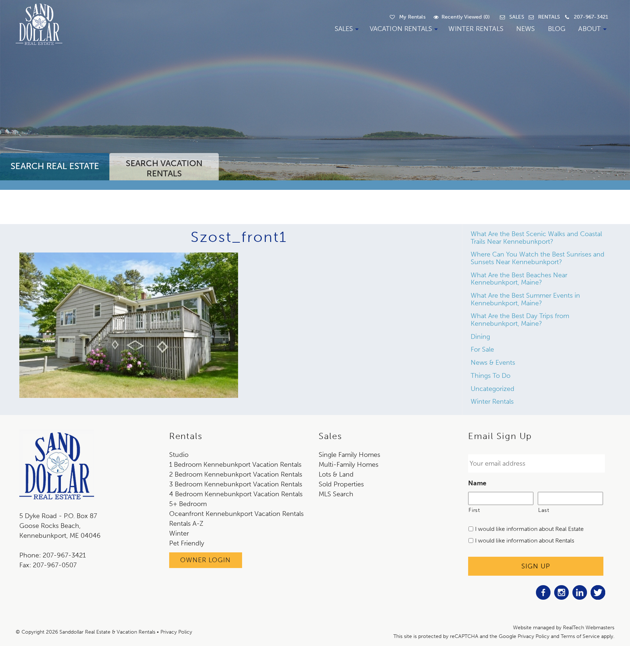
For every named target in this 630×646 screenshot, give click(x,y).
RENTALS (549, 17)
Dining (480, 337)
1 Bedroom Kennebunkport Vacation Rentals (235, 465)
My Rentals (412, 17)
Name (477, 483)
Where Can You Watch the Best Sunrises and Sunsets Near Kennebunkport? (537, 258)
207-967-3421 (591, 17)
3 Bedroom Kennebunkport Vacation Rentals (235, 484)
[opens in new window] (543, 598)
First (474, 510)
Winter (179, 533)
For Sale (482, 349)
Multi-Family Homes (348, 465)
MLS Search (336, 494)
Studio (178, 455)
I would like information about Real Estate (529, 528)
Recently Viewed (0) (466, 17)
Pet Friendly (186, 543)
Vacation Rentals (401, 29)
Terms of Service (580, 636)
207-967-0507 (55, 565)
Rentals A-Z (186, 524)
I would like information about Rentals (524, 540)
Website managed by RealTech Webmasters (563, 628)
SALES (517, 17)
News (525, 29)
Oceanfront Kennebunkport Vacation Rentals (236, 514)
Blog (557, 29)
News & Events (493, 363)
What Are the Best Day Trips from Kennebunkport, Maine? (520, 320)
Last (543, 510)
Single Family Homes (349, 455)
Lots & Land (336, 474)
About (589, 29)
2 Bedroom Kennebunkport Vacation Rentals (235, 474)
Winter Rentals (475, 29)
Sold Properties (341, 484)
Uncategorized (492, 389)
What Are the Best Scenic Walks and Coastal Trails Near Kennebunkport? (536, 238)
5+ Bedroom (188, 504)
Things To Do (490, 376)
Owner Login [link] (205, 560)
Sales (344, 29)
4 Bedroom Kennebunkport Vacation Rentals (236, 494)
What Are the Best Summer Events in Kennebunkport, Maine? (525, 299)
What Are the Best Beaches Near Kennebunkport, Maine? (519, 279)
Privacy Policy (176, 632)
